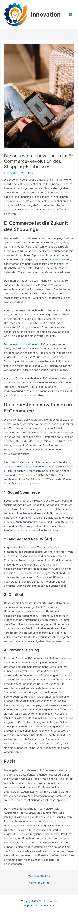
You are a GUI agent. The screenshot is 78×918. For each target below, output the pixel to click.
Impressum (31, 905)
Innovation (46, 14)
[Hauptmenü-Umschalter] (70, 14)
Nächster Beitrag (39, 883)
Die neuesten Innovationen (20, 344)
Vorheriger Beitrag (39, 876)
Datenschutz (46, 905)
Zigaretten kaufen (59, 259)
